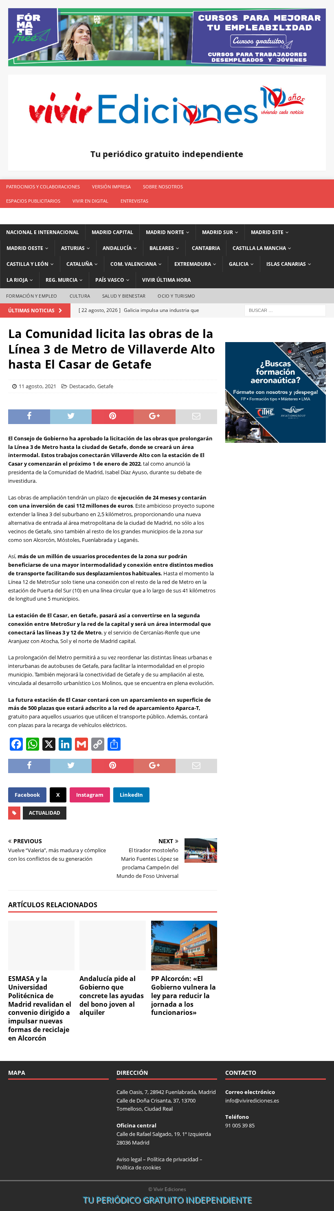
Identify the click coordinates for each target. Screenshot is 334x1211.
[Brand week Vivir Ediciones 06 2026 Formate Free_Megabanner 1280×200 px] (167, 61)
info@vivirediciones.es (252, 1100)
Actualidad (44, 812)
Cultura (80, 296)
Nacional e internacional (42, 232)
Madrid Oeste (25, 248)
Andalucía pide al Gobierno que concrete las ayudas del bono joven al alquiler (111, 995)
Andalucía (117, 248)
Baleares (161, 248)
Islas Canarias (286, 264)
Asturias (73, 248)
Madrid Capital (112, 232)
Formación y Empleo (31, 296)
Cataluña (79, 264)
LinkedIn (131, 794)
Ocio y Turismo (176, 296)
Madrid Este (267, 232)
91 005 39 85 (240, 1125)
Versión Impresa (111, 186)
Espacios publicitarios (33, 201)
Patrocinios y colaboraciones (43, 186)
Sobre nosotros (163, 186)
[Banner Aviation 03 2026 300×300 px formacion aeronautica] (275, 438)
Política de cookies (138, 1167)
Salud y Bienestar (123, 296)
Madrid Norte (165, 232)
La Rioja (17, 279)
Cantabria (206, 248)
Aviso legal (129, 1159)
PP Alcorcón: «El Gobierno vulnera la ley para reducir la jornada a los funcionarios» (183, 995)
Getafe (105, 386)
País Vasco (109, 279)
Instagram (89, 794)
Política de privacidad (172, 1159)
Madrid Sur (217, 232)
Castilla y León (27, 264)
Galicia (238, 264)
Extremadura (192, 264)
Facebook (27, 794)
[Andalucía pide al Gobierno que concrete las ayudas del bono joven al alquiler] (112, 945)
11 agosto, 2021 (37, 386)
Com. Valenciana (133, 264)
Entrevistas (134, 201)
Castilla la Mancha (259, 248)
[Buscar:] (285, 310)
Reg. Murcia (61, 279)
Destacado (82, 386)
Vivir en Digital (90, 201)
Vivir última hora (166, 279)
